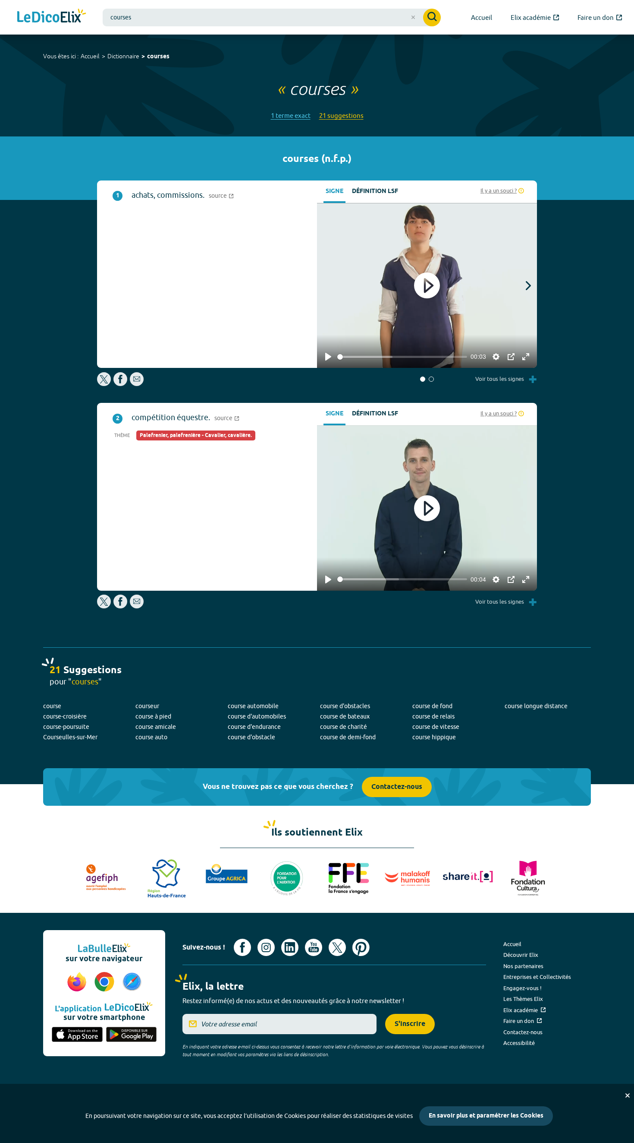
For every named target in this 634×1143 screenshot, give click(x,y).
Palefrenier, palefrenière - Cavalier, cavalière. (196, 435)
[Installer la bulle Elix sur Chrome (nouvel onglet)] (106, 982)
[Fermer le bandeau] (627, 1095)
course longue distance (536, 706)
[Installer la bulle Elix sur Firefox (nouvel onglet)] (78, 982)
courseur (147, 706)
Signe (334, 191)
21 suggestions (341, 115)
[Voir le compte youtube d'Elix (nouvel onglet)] (313, 947)
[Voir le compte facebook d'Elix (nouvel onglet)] (242, 947)
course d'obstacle (251, 737)
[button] (422, 379)
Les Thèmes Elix (523, 998)
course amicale (155, 726)
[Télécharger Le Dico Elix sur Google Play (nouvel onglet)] (131, 1035)
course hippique (434, 737)
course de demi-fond (348, 737)
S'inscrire (410, 1024)
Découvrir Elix (520, 954)
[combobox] (272, 17)
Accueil (90, 56)
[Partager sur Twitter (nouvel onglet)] (104, 383)
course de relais (433, 716)
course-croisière (65, 716)
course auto (151, 737)
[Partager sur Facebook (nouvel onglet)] (120, 383)
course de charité (343, 726)
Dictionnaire (123, 56)
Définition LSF (375, 191)
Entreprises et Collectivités (537, 976)
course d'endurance (254, 726)
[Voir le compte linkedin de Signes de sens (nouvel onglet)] (289, 947)
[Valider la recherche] (432, 17)
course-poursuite (66, 726)
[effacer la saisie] (413, 17)
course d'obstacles (345, 706)
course (52, 706)
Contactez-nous (396, 787)
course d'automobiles (257, 716)
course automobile (253, 706)
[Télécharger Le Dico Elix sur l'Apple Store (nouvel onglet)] (77, 1035)
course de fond (432, 706)
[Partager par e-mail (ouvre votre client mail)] (137, 383)
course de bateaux (345, 716)
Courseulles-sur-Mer (70, 737)
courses (158, 57)
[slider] (402, 357)
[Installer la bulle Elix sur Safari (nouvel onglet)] (132, 982)
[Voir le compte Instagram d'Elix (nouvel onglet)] (266, 947)
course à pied (153, 716)
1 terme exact (291, 115)
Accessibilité (519, 1042)
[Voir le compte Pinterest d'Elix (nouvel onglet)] (361, 947)
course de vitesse (435, 726)
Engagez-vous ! (522, 988)
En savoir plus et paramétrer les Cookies (486, 1116)
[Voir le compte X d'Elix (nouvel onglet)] (337, 947)
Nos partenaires (523, 966)
